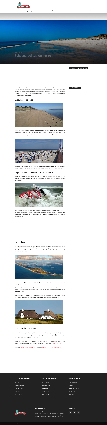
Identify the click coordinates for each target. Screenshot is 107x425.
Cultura (40, 11)
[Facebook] (70, 412)
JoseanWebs (72, 391)
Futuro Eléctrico (45, 391)
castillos (59, 343)
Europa (20, 52)
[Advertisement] (65, 5)
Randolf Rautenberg (47, 347)
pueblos (53, 343)
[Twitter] (74, 412)
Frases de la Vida (19, 388)
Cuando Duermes (19, 394)
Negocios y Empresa (19, 385)
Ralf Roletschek (57, 347)
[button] (90, 11)
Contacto (71, 385)
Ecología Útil (45, 388)
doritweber (33, 347)
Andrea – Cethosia (25, 347)
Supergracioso (45, 382)
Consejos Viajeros (29, 11)
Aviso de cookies (73, 382)
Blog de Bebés (45, 394)
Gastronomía (49, 11)
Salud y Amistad (18, 391)
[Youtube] (78, 412)
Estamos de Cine (46, 385)
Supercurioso (18, 382)
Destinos (18, 11)
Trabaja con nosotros (74, 388)
